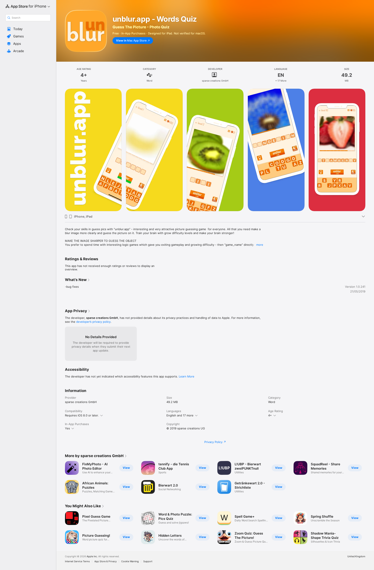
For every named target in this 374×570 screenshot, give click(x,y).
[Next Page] (370, 528)
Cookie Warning (130, 561)
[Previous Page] (61, 528)
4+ (270, 415)
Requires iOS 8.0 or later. (82, 415)
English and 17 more (179, 415)
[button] (28, 29)
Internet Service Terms (77, 561)
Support (147, 561)
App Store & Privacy (105, 561)
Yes (67, 428)
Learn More (186, 376)
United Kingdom (356, 556)
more (259, 244)
